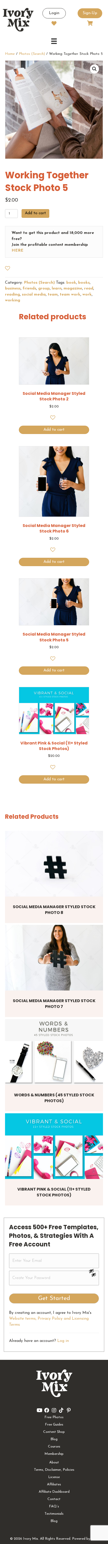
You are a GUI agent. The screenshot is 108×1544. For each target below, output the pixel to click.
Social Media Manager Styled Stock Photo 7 (54, 1003)
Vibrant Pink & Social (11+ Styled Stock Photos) (54, 1192)
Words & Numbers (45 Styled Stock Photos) (54, 1097)
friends (29, 288)
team (53, 295)
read (88, 288)
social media (34, 295)
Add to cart (35, 213)
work (87, 295)
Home (10, 54)
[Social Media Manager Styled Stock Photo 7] (54, 958)
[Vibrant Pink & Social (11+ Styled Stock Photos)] (54, 1146)
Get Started (54, 1298)
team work (70, 295)
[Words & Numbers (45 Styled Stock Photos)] (54, 1052)
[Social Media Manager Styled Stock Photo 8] (54, 864)
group (44, 288)
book (71, 283)
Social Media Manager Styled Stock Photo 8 (54, 909)
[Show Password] (94, 1276)
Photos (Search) (32, 54)
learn (57, 288)
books (84, 283)
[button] (94, 69)
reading (12, 295)
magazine (73, 288)
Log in (63, 1341)
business (13, 288)
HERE (17, 251)
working (12, 300)
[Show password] (94, 1271)
